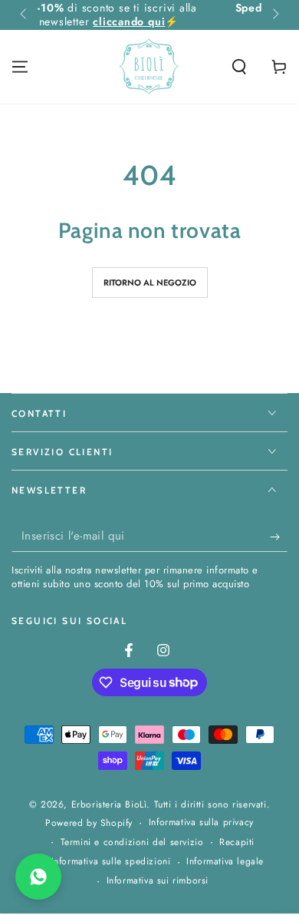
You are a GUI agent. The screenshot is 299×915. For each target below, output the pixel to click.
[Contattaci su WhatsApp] (38, 877)
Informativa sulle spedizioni (111, 861)
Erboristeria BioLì (109, 804)
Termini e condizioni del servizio (132, 842)
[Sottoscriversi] (279, 536)
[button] (239, 67)
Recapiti (237, 842)
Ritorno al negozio (150, 282)
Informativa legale (225, 861)
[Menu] (20, 67)
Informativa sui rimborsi (158, 880)
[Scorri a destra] (274, 15)
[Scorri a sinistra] (25, 15)
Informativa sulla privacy (201, 822)
